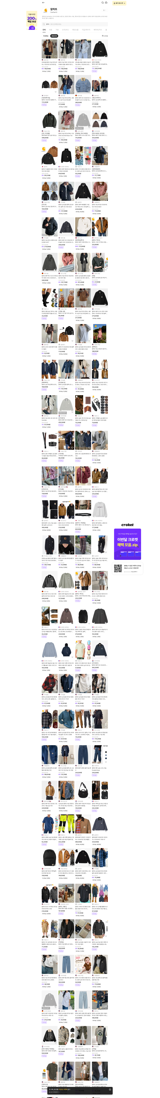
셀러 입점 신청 (119, 3)
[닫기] (110, 1089)
